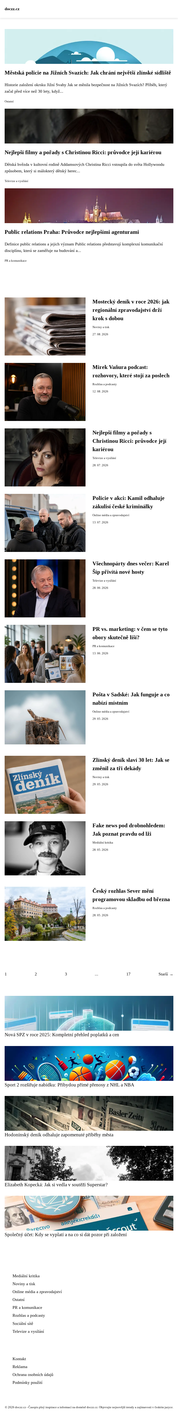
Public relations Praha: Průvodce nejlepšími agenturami (72, 232)
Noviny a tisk (100, 327)
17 (128, 974)
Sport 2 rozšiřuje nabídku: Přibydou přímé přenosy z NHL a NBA (69, 1084)
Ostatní (9, 101)
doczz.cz (12, 9)
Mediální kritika (102, 842)
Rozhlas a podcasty (104, 384)
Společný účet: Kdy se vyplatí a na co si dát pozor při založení (66, 1234)
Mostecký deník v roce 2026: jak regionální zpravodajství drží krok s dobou (130, 310)
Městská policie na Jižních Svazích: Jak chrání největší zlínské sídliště (88, 73)
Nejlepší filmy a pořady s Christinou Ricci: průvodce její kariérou (83, 152)
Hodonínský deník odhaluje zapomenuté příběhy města (59, 1134)
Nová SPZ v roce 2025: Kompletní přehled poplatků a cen (62, 1034)
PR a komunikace (16, 260)
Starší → (166, 974)
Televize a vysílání (16, 181)
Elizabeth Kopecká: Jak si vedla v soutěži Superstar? (56, 1184)
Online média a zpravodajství (110, 515)
